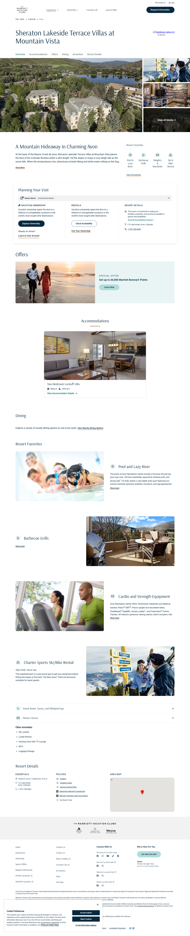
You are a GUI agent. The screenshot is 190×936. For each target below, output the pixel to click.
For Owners (60, 870)
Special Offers (21, 864)
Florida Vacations (23, 875)
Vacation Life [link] (92, 10)
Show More (20, 168)
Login (172, 3)
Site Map (59, 882)
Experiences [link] (51, 10)
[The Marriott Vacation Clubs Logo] (22, 12)
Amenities (78, 54)
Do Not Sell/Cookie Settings (86, 925)
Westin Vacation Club (104, 882)
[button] (95, 708)
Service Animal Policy (68, 787)
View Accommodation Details (61, 393)
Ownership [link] (71, 10)
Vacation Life (61, 864)
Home (18, 847)
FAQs (58, 876)
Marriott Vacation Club (105, 862)
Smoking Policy (66, 783)
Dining (65, 54)
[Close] (98, 904)
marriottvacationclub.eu (145, 906)
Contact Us (161, 3)
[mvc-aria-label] (79, 830)
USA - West (20, 19)
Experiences (20, 852)
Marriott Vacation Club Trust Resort (73, 796)
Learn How (109, 287)
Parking (63, 779)
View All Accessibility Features (140, 220)
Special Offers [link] (111, 10)
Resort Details (94, 54)
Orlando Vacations (23, 881)
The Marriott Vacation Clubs (107, 852)
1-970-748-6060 (134, 229)
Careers (59, 852)
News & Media (62, 858)
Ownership (20, 858)
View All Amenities (133, 175)
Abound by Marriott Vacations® (72, 791)
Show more (114, 488)
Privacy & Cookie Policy (49, 925)
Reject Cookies (86, 919)
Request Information (24, 870)
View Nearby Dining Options (90, 428)
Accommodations (38, 54)
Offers (55, 54)
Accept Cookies (86, 913)
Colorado (32, 19)
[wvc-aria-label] (111, 831)
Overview (20, 54)
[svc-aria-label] (95, 830)
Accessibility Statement (117, 928)
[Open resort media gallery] (71, 95)
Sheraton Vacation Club (105, 872)
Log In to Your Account (28, 236)
